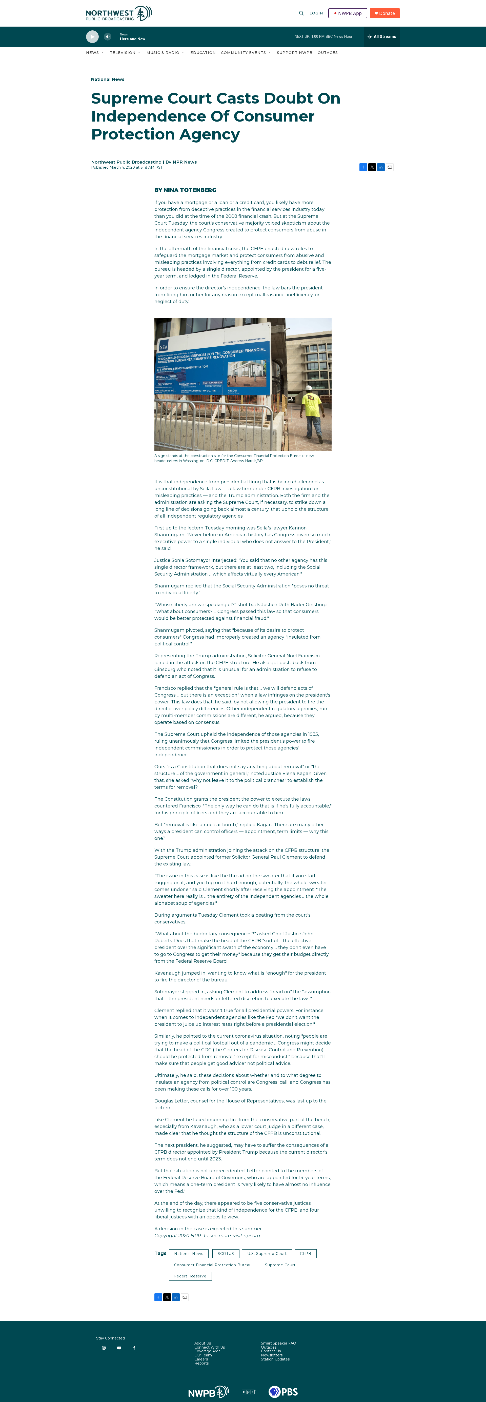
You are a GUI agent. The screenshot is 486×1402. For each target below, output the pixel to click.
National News (108, 79)
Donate (387, 13)
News (92, 52)
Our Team (203, 1355)
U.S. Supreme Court (267, 1253)
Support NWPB (295, 52)
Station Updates (275, 1359)
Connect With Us (209, 1348)
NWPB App (350, 13)
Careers (201, 1359)
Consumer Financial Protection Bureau (213, 1265)
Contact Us (271, 1351)
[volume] (107, 37)
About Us (202, 1343)
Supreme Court (280, 1265)
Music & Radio (163, 52)
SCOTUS (226, 1253)
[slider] (115, 36)
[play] (92, 37)
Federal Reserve (190, 1276)
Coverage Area (207, 1351)
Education (203, 52)
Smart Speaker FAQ (278, 1343)
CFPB (305, 1253)
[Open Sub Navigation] (103, 53)
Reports (201, 1363)
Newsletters (271, 1355)
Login (316, 13)
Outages (328, 52)
